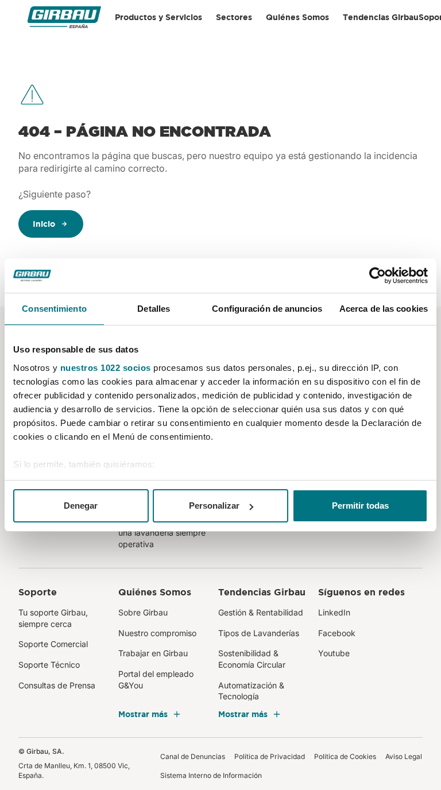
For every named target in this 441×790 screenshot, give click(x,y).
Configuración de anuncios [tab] (267, 308)
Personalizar (214, 505)
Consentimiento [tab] (54, 308)
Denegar (81, 505)
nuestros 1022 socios (105, 368)
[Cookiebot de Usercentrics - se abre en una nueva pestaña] (377, 275)
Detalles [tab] (153, 308)
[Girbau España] (64, 17)
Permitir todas (360, 505)
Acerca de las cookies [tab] (383, 308)
